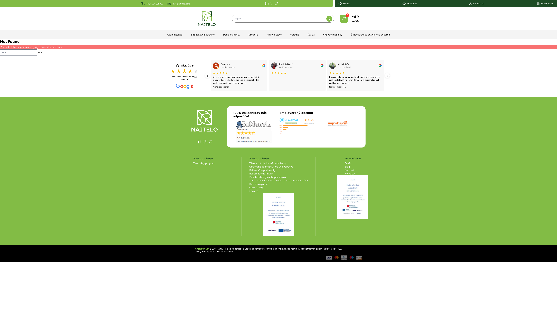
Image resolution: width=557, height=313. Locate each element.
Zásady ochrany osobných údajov (267, 177)
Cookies (253, 191)
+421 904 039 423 (155, 3)
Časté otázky (256, 187)
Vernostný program (204, 163)
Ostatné (294, 34)
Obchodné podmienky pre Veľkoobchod (271, 166)
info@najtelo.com (181, 3)
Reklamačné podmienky (262, 170)
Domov (346, 3)
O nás (348, 163)
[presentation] (207, 75)
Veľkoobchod (547, 3)
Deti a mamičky (231, 34)
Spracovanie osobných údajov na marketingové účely (278, 180)
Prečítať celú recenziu (221, 87)
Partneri (349, 170)
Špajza (311, 34)
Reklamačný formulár (261, 173)
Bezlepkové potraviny (203, 34)
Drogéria (253, 34)
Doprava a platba (258, 184)
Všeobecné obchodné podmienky (267, 163)
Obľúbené (412, 3)
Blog (347, 166)
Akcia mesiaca (174, 34)
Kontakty (350, 173)
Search (41, 52)
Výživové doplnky (332, 34)
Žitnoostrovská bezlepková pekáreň (370, 34)
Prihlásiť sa (478, 3)
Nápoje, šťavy (274, 34)
